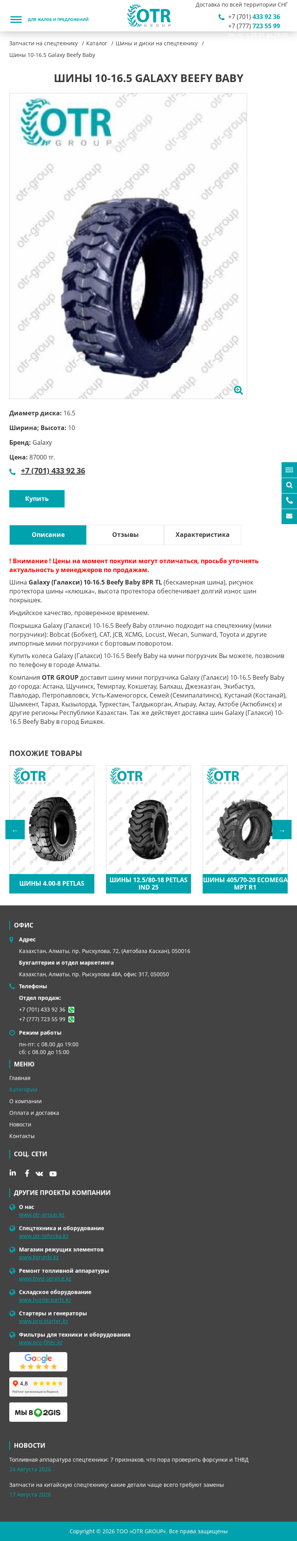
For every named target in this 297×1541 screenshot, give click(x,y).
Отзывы (125, 534)
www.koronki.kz (39, 1257)
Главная (20, 1078)
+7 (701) (254, 16)
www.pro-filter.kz (41, 1342)
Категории (23, 1089)
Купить (37, 498)
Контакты (22, 1136)
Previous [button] (15, 829)
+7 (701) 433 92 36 (53, 470)
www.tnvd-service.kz (45, 1278)
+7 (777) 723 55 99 (42, 1019)
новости (29, 1445)
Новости (20, 1124)
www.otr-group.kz (42, 1214)
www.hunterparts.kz (45, 1299)
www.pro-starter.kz (43, 1321)
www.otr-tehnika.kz (43, 1235)
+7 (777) (254, 26)
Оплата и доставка (34, 1112)
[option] (128, 246)
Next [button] (282, 829)
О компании (25, 1101)
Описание (48, 534)
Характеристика (203, 534)
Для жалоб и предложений (58, 19)
